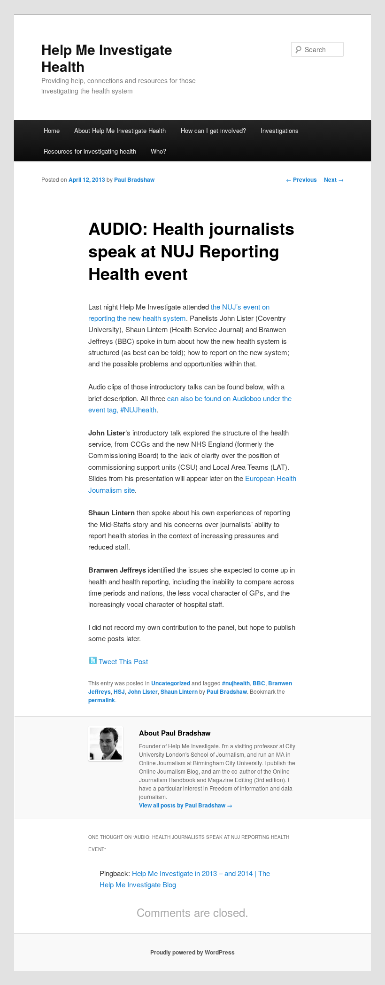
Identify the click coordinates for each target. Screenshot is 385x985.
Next (334, 179)
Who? (158, 151)
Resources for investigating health (90, 151)
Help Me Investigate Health (106, 57)
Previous (301, 179)
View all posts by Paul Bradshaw (185, 805)
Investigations (280, 130)
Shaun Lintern (179, 691)
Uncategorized (170, 683)
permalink (101, 700)
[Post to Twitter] (92, 661)
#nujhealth (236, 683)
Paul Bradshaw (134, 179)
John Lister (143, 691)
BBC (259, 683)
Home (52, 130)
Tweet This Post (123, 661)
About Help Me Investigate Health (120, 130)
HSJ (119, 691)
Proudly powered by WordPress (192, 952)
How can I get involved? (213, 130)
